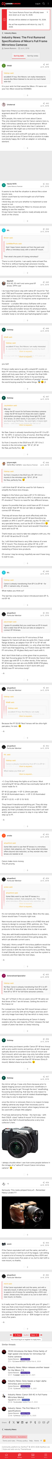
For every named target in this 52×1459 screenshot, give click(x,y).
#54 (47, 878)
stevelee (18, 1402)
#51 (47, 688)
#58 (47, 1182)
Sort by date (19, 56)
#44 (47, 229)
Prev (18, 1335)
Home (36, 1441)
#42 (47, 103)
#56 (47, 1039)
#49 (47, 571)
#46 (47, 328)
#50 (47, 613)
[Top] (41, 1441)
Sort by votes (32, 56)
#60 (47, 1275)
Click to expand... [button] (26, 357)
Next (33, 1335)
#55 (47, 974)
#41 (47, 64)
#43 (47, 184)
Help (31, 1441)
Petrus (17, 1415)
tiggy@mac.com (14, 1400)
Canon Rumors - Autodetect (15, 1437)
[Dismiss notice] (47, 12)
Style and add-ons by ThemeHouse (17, 1449)
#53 (47, 834)
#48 (47, 463)
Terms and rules (9, 1441)
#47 (47, 397)
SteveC (18, 1388)
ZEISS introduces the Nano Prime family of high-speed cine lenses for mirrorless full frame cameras (27, 1354)
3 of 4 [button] (26, 1335)
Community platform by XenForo (26, 1447)
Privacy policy (22, 1441)
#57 (47, 1077)
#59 (47, 1243)
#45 (47, 282)
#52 (47, 746)
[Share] (44, 64)
